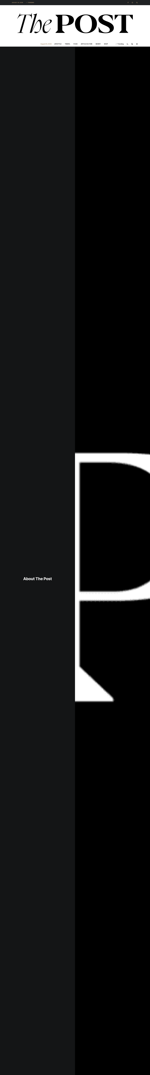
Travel (67, 44)
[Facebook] (128, 2)
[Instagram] (132, 2)
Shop (106, 44)
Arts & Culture (86, 44)
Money (98, 44)
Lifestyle (57, 44)
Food (75, 44)
